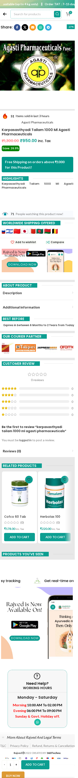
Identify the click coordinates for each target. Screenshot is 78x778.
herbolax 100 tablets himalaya (54, 518)
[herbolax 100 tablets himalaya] (55, 493)
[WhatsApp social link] (37, 722)
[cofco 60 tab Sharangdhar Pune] (19, 493)
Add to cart (35, 764)
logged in (25, 440)
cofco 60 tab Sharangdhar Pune (19, 518)
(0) (22, 522)
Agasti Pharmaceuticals (37, 122)
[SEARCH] (57, 14)
